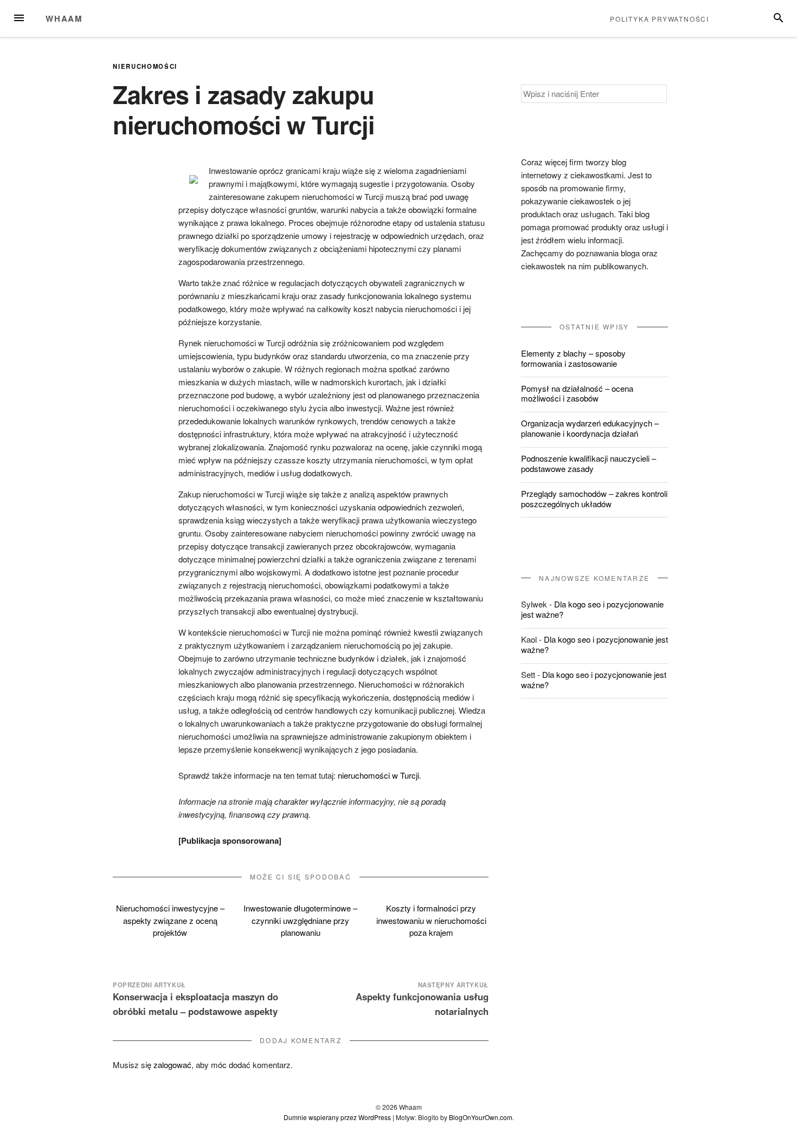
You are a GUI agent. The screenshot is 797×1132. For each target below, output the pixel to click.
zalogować (172, 1064)
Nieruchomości (145, 66)
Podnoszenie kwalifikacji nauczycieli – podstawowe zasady (588, 463)
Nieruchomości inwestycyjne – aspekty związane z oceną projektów (170, 920)
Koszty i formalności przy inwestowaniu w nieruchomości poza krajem (431, 920)
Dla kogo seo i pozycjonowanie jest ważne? (592, 609)
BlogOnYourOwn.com (480, 1117)
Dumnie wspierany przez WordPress (337, 1117)
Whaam (64, 18)
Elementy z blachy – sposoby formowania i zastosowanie (573, 358)
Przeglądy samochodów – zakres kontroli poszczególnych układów (594, 498)
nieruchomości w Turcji (378, 775)
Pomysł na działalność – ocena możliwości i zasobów (577, 393)
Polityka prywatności (659, 18)
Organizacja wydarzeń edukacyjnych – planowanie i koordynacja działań (590, 428)
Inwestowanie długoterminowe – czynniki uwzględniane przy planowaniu (300, 920)
